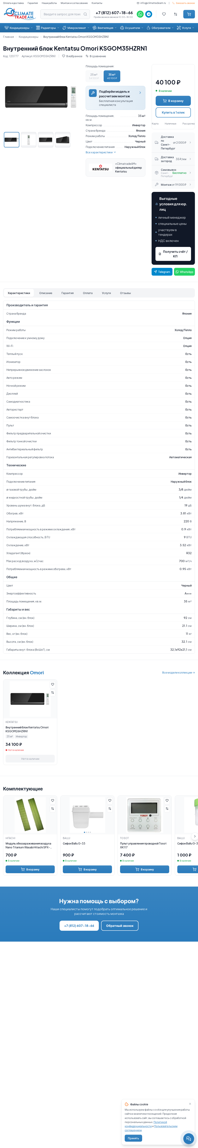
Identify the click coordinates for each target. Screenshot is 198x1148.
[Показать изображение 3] (45, 139)
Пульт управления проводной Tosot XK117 (143, 845)
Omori (37, 672)
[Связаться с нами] (188, 1138)
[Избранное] (164, 14)
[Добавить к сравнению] (52, 693)
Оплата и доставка (13, 3)
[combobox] (65, 14)
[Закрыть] (190, 1103)
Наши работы (49, 3)
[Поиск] (85, 14)
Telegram (164, 271)
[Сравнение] (175, 14)
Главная (8, 36)
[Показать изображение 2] (28, 139)
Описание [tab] (45, 293)
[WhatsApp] (140, 14)
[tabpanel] (99, 477)
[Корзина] (189, 14)
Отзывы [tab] (125, 293)
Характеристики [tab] (19, 293)
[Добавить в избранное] (52, 684)
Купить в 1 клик (173, 112)
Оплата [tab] (88, 293)
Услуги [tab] (106, 293)
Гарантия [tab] (67, 293)
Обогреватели (161, 27)
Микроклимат (76, 27)
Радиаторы (48, 27)
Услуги (186, 27)
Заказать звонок (185, 3)
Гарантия (33, 3)
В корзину (175, 101)
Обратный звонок (119, 926)
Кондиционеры (19, 27)
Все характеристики (99, 152)
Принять (133, 1138)
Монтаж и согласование (74, 3)
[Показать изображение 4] (62, 139)
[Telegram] (148, 14)
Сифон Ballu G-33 (74, 843)
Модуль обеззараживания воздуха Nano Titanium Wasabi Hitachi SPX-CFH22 (28, 845)
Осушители (132, 27)
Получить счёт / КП (175, 253)
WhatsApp (186, 271)
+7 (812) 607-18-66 (114, 12)
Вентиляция (105, 27)
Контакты (97, 3)
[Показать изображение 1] (11, 139)
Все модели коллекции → (178, 672)
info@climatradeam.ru (153, 3)
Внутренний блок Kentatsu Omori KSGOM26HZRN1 (27, 729)
